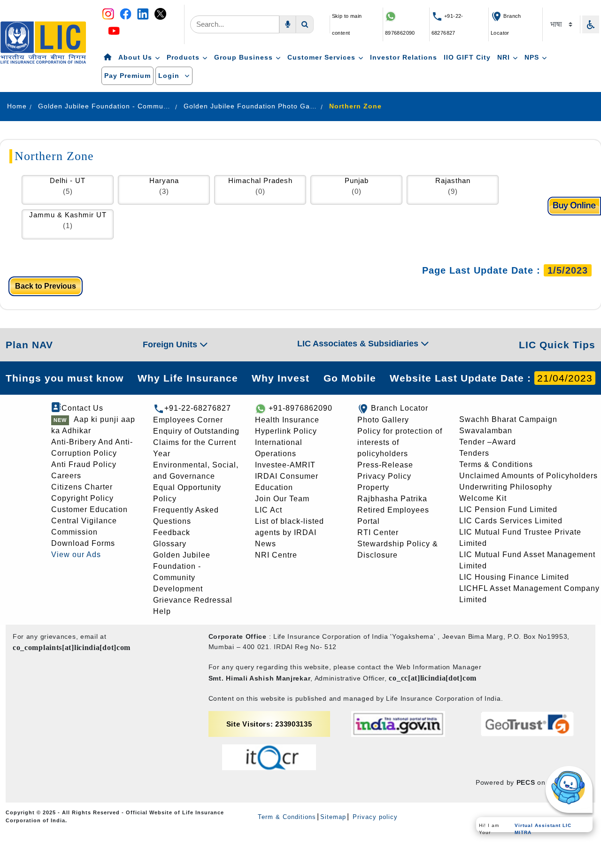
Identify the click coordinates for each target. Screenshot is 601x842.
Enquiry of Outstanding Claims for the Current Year (196, 442)
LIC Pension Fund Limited (508, 509)
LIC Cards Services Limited (510, 521)
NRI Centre (276, 555)
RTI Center (378, 532)
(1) (68, 226)
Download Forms (83, 543)
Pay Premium (127, 75)
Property (373, 487)
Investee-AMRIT (285, 465)
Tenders (474, 453)
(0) (260, 191)
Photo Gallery (383, 420)
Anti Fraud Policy (83, 464)
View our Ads (76, 555)
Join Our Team (282, 499)
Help (162, 611)
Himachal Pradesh (260, 180)
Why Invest (280, 378)
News (265, 544)
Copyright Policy (82, 498)
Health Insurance (287, 420)
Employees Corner (188, 420)
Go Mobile (350, 378)
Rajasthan (452, 180)
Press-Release (385, 465)
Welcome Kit (483, 498)
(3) (164, 191)
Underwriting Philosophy (505, 487)
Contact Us (82, 408)
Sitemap (333, 816)
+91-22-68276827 (197, 408)
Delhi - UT (67, 180)
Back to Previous (45, 286)
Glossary (169, 544)
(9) (453, 191)
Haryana (164, 180)
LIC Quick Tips (557, 344)
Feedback (171, 532)
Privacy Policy (384, 476)
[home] (107, 58)
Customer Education (89, 509)
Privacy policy (374, 816)
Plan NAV (29, 344)
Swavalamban (485, 431)
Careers (66, 476)
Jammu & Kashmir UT (68, 215)
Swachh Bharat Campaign (508, 419)
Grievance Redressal (192, 600)
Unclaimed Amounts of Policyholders (528, 476)
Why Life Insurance (188, 378)
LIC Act (268, 510)
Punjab (357, 180)
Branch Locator (399, 408)
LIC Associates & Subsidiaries (359, 343)
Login (170, 75)
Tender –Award (487, 442)
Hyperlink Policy (286, 431)
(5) (68, 191)
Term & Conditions (287, 816)
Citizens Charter (82, 487)
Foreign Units (171, 344)
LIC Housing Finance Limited (514, 577)
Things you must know (64, 378)
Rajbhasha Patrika (392, 499)
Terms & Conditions (496, 464)
